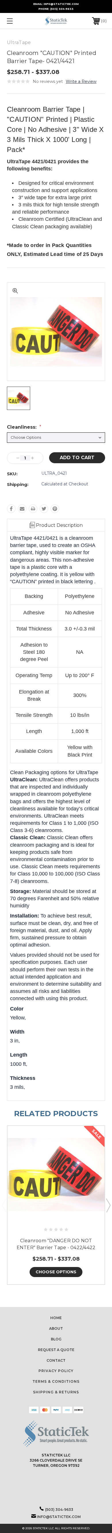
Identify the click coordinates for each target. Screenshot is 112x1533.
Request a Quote (56, 1350)
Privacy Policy (56, 1371)
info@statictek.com (59, 1517)
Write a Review (81, 81)
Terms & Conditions (56, 1381)
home (56, 1318)
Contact (56, 1360)
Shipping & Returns (56, 1392)
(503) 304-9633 (62, 8)
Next (108, 1205)
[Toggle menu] (16, 21)
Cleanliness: (24, 427)
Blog (56, 1339)
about (56, 1328)
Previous (4, 1205)
